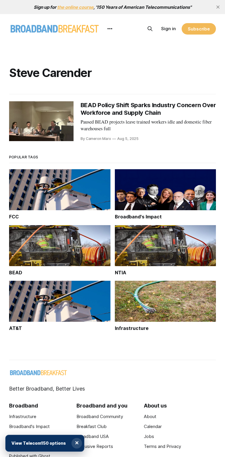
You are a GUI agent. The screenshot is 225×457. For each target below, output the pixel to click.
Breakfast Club (91, 426)
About (150, 416)
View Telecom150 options (38, 443)
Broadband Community (99, 416)
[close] (218, 7)
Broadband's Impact (29, 426)
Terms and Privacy (162, 446)
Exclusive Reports (94, 446)
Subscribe (199, 29)
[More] (110, 28)
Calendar (153, 426)
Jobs (149, 436)
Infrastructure (22, 416)
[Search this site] (150, 28)
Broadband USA (92, 436)
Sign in (168, 28)
